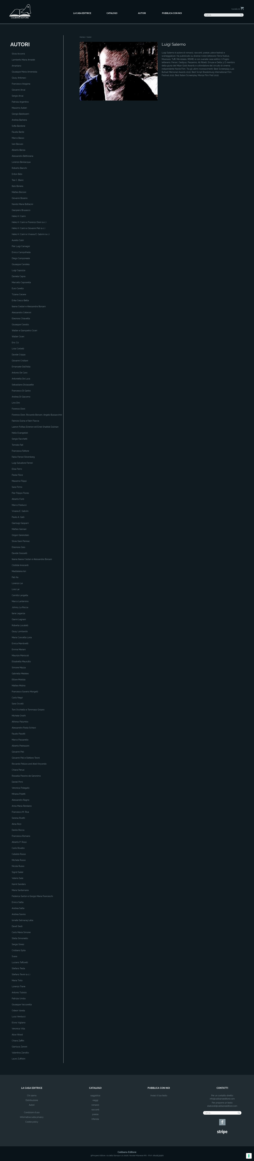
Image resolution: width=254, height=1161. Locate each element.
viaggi (95, 1100)
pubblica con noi (159, 1088)
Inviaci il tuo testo (159, 1095)
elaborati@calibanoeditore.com (222, 1106)
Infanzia (95, 1119)
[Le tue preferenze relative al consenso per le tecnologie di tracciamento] (249, 1156)
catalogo (95, 1088)
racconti (95, 1109)
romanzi (95, 1105)
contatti (222, 1088)
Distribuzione (32, 1100)
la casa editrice (31, 1088)
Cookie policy (31, 1122)
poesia (95, 1114)
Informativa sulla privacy (32, 1117)
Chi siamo (31, 1095)
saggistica (95, 1095)
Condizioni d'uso (32, 1112)
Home (82, 37)
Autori (32, 1105)
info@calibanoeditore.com (222, 1099)
